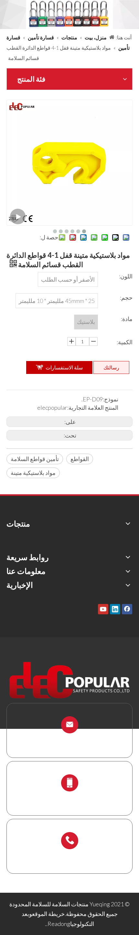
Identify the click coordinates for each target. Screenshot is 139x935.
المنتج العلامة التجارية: (92, 407)
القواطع (79, 458)
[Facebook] (127, 608)
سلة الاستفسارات (64, 367)
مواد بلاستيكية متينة (33, 472)
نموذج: (110, 399)
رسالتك (111, 367)
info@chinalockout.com (69, 740)
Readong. (58, 923)
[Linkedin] (115, 608)
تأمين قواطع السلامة (35, 458)
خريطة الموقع (48, 913)
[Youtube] (103, 608)
